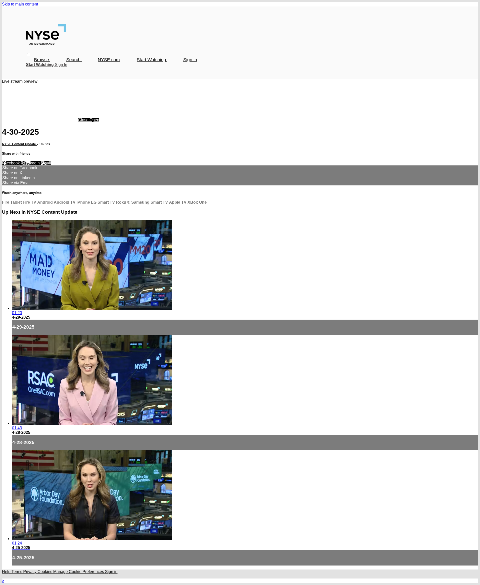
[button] (28, 54)
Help (7, 572)
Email (46, 163)
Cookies (45, 572)
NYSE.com (109, 59)
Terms (17, 572)
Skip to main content (20, 4)
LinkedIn (32, 163)
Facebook (11, 163)
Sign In (61, 64)
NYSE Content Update (19, 144)
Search (74, 59)
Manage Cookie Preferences (79, 572)
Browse (42, 59)
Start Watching (152, 59)
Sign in (190, 59)
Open (94, 120)
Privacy (30, 572)
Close (84, 120)
